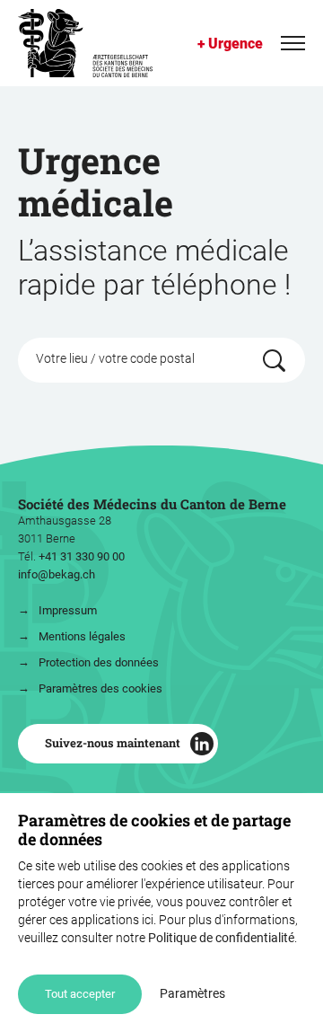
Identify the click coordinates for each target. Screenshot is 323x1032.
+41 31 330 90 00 (82, 556)
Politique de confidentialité (221, 938)
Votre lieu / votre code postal (115, 357)
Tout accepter (80, 994)
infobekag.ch (56, 574)
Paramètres (192, 993)
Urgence (235, 43)
